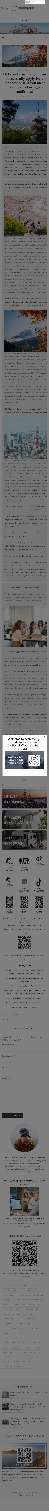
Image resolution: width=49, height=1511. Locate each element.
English (32, 2)
